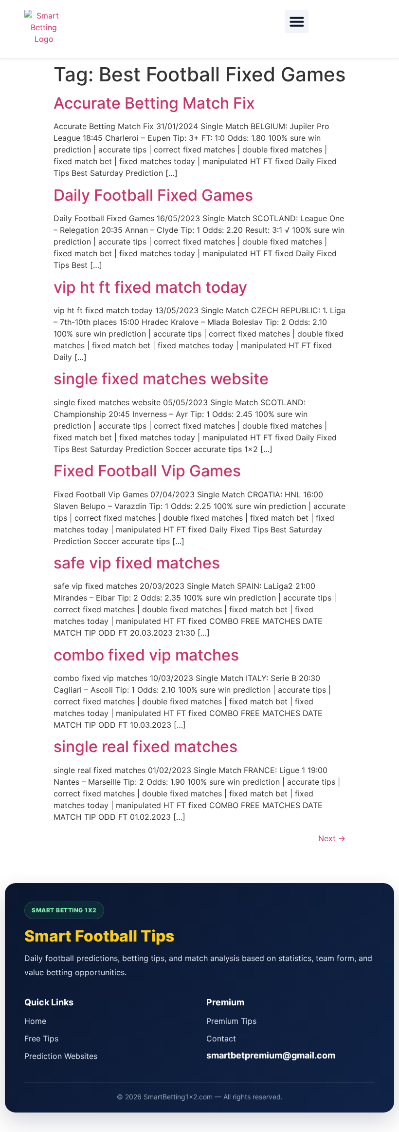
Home (35, 1021)
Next (331, 838)
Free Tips (41, 1038)
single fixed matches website (161, 378)
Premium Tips (231, 1021)
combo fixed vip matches (146, 654)
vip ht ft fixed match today (150, 287)
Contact (221, 1038)
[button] (296, 21)
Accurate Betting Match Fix (154, 103)
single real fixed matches (145, 746)
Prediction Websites (60, 1056)
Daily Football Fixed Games (153, 195)
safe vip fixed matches (137, 562)
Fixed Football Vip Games (147, 470)
